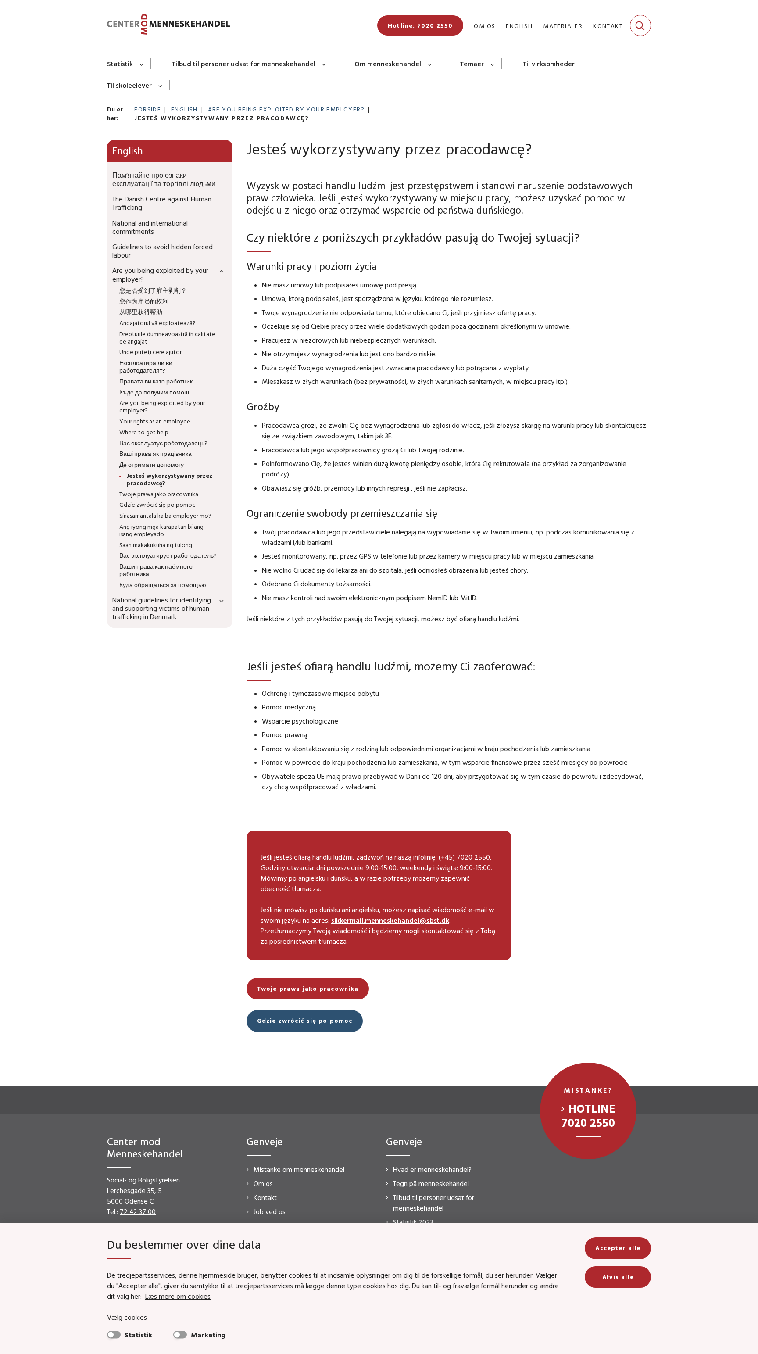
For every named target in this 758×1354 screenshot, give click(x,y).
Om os (263, 1183)
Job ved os (270, 1211)
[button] (219, 271)
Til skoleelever (129, 85)
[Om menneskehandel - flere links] (430, 63)
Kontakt (265, 1197)
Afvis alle (618, 1277)
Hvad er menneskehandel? (432, 1169)
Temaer (472, 63)
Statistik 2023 (413, 1222)
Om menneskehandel (387, 63)
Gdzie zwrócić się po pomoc (304, 1020)
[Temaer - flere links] (493, 63)
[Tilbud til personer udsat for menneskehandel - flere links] (324, 63)
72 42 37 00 (138, 1211)
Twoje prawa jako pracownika (307, 988)
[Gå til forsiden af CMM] (168, 25)
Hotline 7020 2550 (588, 1115)
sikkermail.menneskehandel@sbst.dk (390, 920)
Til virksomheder (549, 63)
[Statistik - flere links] (142, 63)
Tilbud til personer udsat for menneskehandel (243, 63)
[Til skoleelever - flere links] (161, 85)
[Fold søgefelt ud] (640, 25)
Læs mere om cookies (178, 1296)
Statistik (120, 63)
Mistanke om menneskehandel (299, 1169)
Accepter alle (617, 1248)
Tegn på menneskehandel (431, 1183)
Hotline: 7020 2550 (420, 25)
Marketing (208, 1334)
